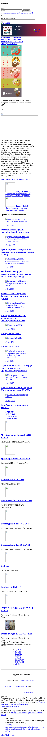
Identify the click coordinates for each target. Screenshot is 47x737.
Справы (18, 652)
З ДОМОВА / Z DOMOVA (11, 37)
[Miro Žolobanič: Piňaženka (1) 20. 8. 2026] (17, 426)
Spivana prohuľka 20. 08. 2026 (15, 459)
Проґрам (18, 654)
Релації (18, 656)
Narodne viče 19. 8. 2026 (12, 480)
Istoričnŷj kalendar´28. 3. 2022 (15, 545)
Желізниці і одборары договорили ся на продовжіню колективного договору (16, 274)
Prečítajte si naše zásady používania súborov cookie (23, 703)
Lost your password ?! (25, 13)
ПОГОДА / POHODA (9, 44)
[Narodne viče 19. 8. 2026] (17, 471)
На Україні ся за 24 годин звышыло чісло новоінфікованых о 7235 (13, 318)
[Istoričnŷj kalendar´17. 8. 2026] (17, 515)
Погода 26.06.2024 (11, 334)
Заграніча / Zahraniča (23, 180)
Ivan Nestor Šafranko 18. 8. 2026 (16, 501)
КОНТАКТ (19, 662)
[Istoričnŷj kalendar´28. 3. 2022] (17, 536)
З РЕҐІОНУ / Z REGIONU (11, 40)
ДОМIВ (18, 650)
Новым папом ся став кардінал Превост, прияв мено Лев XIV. (16, 389)
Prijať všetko (14, 707)
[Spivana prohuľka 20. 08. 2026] (17, 450)
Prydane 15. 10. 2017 (11, 587)
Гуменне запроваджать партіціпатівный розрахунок (15, 231)
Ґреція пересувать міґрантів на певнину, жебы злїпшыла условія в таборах (17, 252)
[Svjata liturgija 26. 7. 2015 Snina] (17, 625)
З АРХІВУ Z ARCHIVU (10, 413)
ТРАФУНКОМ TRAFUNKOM (11, 417)
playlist (17, 664)
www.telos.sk (29, 692)
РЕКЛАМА (19, 660)
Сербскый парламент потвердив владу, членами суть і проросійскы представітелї (17, 368)
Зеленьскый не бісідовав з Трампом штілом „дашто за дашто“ (15, 296)
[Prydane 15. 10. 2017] (17, 579)
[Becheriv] (17, 558)
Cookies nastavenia (20, 686)
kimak (3, 180)
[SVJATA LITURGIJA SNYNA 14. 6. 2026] (17, 600)
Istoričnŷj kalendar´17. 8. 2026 (15, 524)
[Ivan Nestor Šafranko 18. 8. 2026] (17, 492)
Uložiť (3, 735)
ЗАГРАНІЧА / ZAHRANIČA (12, 42)
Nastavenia (5, 707)
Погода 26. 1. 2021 (10, 346)
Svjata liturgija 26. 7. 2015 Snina (16, 634)
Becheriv (5, 566)
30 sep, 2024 (10, 180)
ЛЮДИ (18, 658)
